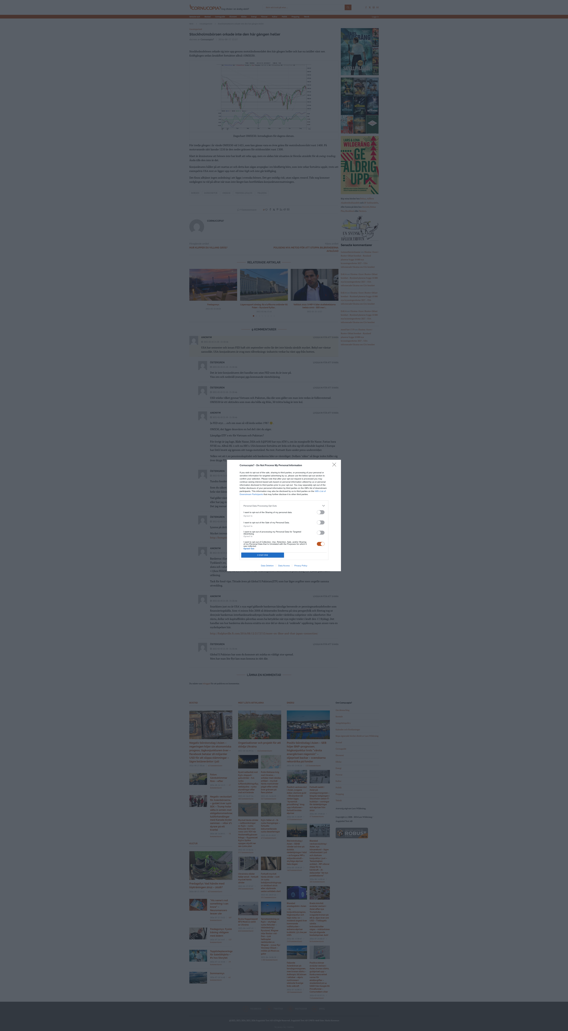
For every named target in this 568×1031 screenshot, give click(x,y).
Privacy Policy (300, 565)
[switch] (321, 512)
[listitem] (284, 505)
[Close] (335, 465)
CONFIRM (262, 555)
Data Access (284, 565)
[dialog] (284, 515)
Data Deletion (267, 565)
